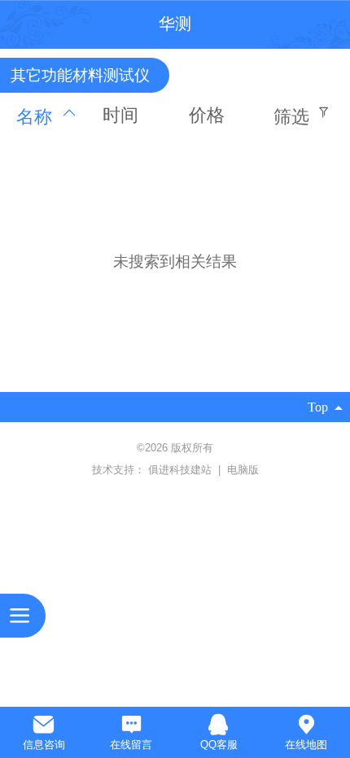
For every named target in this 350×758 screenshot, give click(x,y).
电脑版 (243, 470)
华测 (175, 24)
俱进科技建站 (181, 470)
